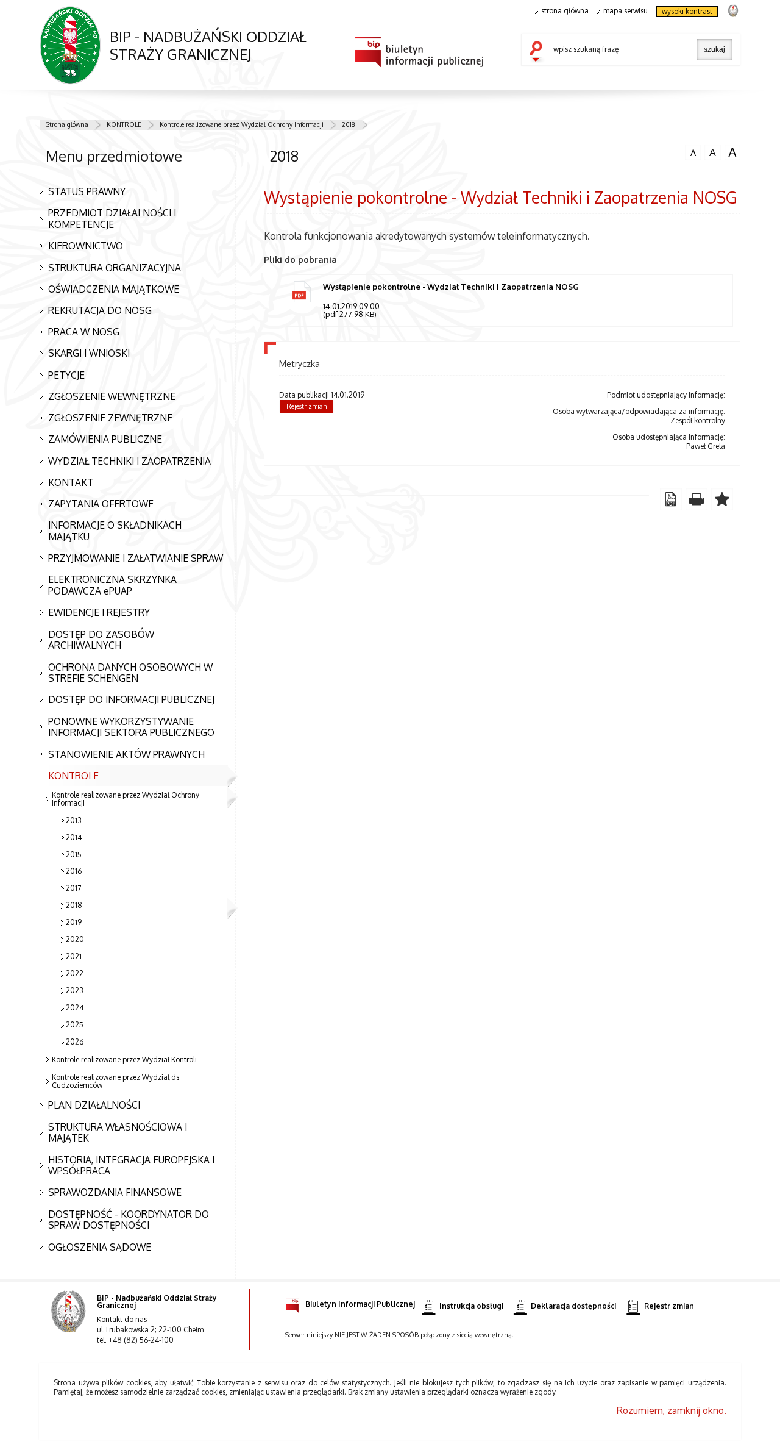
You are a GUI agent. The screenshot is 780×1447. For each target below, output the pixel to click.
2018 (348, 124)
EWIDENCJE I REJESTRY (99, 612)
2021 (74, 956)
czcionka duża (731, 152)
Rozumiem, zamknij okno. (671, 1410)
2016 (74, 871)
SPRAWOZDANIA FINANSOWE (115, 1192)
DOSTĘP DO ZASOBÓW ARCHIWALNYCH (101, 640)
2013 (74, 820)
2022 (74, 973)
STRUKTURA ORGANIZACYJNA (114, 268)
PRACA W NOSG (83, 332)
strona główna (565, 11)
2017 (73, 888)
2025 (74, 1024)
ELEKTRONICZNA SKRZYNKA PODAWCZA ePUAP (112, 585)
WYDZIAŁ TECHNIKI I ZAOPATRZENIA (129, 461)
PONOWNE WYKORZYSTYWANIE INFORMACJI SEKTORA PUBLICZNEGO (131, 727)
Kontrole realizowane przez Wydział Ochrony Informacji (242, 124)
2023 (74, 990)
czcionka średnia (710, 152)
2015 (74, 854)
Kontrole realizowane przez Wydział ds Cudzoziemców (115, 1081)
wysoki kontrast (687, 11)
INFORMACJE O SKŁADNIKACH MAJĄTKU (115, 531)
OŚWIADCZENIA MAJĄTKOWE (113, 289)
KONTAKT (70, 482)
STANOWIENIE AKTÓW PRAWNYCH (126, 754)
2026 (74, 1041)
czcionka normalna (690, 151)
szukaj (539, 52)
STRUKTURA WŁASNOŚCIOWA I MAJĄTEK (117, 1133)
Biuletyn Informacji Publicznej (360, 1303)
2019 (74, 922)
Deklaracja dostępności (573, 1305)
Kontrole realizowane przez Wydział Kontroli (124, 1059)
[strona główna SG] (70, 1319)
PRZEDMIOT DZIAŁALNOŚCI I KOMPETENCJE (112, 218)
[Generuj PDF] (671, 499)
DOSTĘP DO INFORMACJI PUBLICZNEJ (131, 699)
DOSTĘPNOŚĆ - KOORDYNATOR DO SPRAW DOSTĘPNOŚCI (128, 1220)
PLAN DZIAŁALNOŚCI (94, 1105)
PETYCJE (66, 375)
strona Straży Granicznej (732, 10)
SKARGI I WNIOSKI (89, 353)
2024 (74, 1007)
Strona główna (67, 124)
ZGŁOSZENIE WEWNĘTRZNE (112, 396)
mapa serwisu (625, 11)
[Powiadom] (722, 499)
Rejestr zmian (306, 406)
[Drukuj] (696, 499)
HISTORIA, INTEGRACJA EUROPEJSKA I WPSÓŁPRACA (131, 1165)
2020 (75, 939)
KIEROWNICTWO (85, 246)
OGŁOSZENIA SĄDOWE (99, 1247)
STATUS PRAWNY (87, 191)
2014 (74, 837)
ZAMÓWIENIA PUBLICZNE (105, 439)
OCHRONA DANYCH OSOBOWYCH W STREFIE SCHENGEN (130, 673)
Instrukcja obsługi (471, 1305)
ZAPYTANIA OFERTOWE (101, 504)
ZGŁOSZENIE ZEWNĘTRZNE (110, 418)
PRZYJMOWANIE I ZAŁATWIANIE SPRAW (135, 558)
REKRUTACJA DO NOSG (100, 310)
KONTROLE (124, 124)
